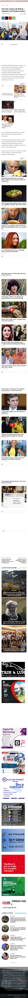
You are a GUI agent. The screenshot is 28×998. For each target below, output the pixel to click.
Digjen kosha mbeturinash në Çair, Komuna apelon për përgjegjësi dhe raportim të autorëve (14, 594)
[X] (6, 18)
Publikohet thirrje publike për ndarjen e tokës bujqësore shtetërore (21, 561)
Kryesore (13, 590)
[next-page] (5, 655)
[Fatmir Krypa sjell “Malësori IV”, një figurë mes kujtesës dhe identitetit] (14, 611)
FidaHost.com (23, 997)
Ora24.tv (5, 995)
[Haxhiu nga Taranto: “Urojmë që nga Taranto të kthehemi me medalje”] (14, 638)
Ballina (3, 5)
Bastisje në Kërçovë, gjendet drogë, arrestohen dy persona (18, 957)
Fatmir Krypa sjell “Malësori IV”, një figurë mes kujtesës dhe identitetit (14, 622)
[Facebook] (3, 18)
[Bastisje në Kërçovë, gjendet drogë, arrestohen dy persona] (5, 956)
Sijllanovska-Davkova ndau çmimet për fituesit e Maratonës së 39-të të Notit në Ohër (18, 948)
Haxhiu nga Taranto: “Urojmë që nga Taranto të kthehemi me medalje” (14, 649)
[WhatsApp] (13, 18)
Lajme (7, 5)
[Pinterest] (10, 18)
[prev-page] (3, 655)
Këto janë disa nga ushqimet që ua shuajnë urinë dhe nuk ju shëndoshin (7, 561)
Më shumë (13, 962)
